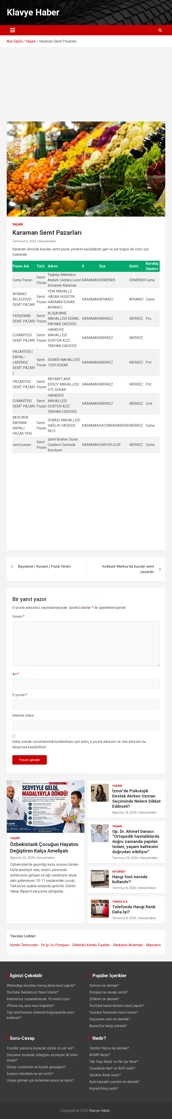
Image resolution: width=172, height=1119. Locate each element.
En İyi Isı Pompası (55, 945)
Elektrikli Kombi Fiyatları (91, 945)
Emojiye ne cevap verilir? (108, 992)
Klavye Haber (33, 12)
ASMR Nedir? (99, 1055)
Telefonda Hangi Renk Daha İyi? (133, 909)
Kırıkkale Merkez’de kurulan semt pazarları (128, 569)
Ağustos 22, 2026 (22, 857)
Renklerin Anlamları (128, 945)
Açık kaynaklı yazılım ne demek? (114, 1082)
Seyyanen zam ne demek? (109, 1019)
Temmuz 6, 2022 (24, 241)
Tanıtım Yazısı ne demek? (109, 1048)
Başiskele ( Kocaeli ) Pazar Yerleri (44, 566)
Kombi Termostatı (24, 945)
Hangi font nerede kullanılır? (130, 879)
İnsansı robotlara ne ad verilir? (30, 1074)
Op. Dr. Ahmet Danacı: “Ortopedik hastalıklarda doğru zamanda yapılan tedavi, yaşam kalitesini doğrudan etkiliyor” (135, 841)
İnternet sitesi (23, 715)
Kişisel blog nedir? (103, 1088)
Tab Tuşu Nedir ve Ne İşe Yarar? (113, 1061)
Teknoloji (119, 901)
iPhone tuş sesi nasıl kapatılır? (30, 1006)
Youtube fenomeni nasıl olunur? (113, 1012)
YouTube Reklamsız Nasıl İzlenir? (33, 992)
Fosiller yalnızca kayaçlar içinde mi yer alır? (40, 1048)
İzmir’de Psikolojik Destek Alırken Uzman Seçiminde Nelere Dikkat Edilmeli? (136, 798)
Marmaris (153, 945)
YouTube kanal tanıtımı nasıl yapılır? (116, 1006)
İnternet (119, 871)
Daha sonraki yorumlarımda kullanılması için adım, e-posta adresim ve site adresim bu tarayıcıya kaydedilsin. (79, 744)
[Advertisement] (86, 81)
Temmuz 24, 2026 (125, 858)
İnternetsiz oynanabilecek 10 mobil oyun (38, 999)
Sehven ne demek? (104, 985)
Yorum (18, 616)
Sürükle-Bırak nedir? (105, 1075)
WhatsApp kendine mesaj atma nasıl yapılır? (41, 985)
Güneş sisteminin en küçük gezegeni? (36, 1067)
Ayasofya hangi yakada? (108, 1026)
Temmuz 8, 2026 (124, 888)
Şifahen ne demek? (104, 999)
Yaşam (17, 224)
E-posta (19, 695)
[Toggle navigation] (12, 30)
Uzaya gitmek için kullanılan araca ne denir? (40, 1080)
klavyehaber (47, 241)
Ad (15, 674)
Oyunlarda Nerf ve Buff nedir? (112, 1068)
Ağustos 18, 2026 (124, 812)
